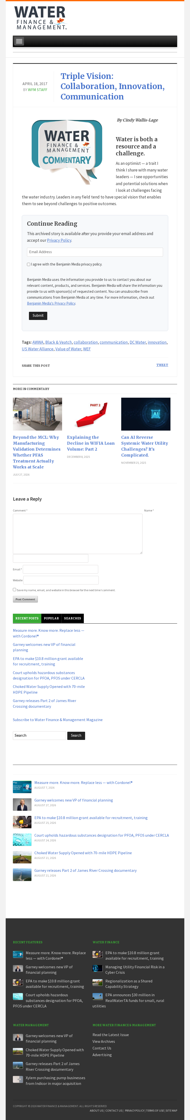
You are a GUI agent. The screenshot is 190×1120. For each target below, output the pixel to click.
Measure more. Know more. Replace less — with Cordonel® (83, 782)
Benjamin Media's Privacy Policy (51, 303)
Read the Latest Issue (111, 1034)
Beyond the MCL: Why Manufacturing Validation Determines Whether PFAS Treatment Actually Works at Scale (37, 452)
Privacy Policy (59, 240)
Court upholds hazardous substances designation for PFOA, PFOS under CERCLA (101, 835)
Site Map (171, 1110)
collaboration (86, 342)
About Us (96, 1110)
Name (149, 510)
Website (18, 580)
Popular (51, 618)
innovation (157, 342)
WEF (87, 349)
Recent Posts (27, 618)
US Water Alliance (37, 349)
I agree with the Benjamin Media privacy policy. (66, 264)
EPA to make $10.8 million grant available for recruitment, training (91, 817)
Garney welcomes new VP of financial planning (73, 800)
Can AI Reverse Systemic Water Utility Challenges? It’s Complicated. (144, 446)
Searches (72, 618)
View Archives (104, 1041)
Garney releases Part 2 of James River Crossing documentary (85, 870)
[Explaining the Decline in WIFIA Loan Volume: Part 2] (91, 416)
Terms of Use (155, 1110)
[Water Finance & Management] (41, 16)
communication (114, 342)
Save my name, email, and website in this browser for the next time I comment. (66, 590)
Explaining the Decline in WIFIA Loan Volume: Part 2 (91, 443)
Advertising (102, 1054)
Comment (20, 510)
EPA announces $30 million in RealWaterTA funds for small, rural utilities (128, 1000)
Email (17, 569)
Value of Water (68, 349)
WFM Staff (37, 89)
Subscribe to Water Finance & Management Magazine (58, 719)
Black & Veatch (58, 342)
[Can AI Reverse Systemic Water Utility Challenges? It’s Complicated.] (145, 416)
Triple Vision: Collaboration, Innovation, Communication (113, 86)
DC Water (138, 342)
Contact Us (102, 1048)
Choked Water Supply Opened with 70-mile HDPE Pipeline (83, 852)
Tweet (162, 365)
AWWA (37, 342)
